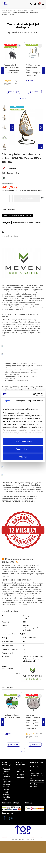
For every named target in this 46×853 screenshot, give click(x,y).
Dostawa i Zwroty (6, 773)
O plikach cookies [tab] (35, 401)
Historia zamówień (6, 793)
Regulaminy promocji (7, 785)
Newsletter (21, 777)
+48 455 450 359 (37, 774)
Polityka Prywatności (7, 780)
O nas (19, 769)
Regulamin (6, 769)
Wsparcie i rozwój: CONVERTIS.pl (23, 839)
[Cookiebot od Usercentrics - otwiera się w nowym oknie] (33, 394)
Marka (18, 673)
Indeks (4, 666)
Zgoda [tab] (7, 401)
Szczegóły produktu (10, 236)
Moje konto (7, 789)
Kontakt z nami (6, 798)
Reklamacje (7, 777)
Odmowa (23, 457)
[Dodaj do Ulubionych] (19, 46)
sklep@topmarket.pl (37, 781)
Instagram (20, 774)
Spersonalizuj (21, 449)
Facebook (20, 772)
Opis (3, 232)
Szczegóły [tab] (20, 401)
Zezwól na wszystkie (23, 441)
